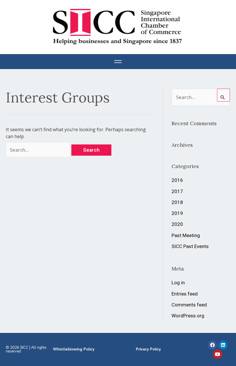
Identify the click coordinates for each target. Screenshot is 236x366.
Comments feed (189, 305)
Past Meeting (186, 235)
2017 (177, 191)
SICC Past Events (190, 246)
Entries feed (185, 294)
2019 (177, 213)
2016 (177, 180)
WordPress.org (188, 316)
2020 (177, 224)
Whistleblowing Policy (73, 349)
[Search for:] (38, 150)
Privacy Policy (148, 349)
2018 (177, 202)
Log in (178, 282)
